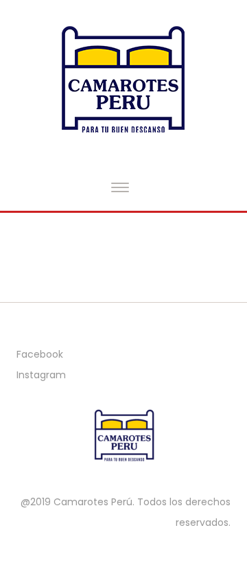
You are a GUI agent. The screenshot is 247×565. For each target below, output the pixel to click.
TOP (189, 507)
